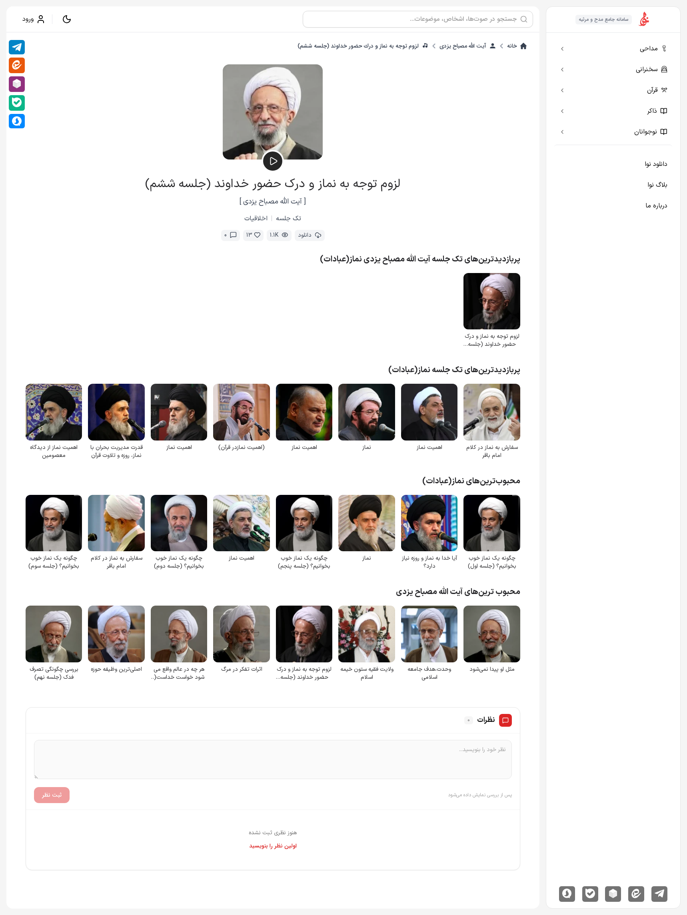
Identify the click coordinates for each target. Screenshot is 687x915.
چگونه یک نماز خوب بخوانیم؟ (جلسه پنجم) (304, 562)
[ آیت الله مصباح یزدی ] (273, 201)
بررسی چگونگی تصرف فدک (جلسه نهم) (54, 674)
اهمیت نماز (429, 448)
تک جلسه (288, 218)
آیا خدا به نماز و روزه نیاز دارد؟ (429, 562)
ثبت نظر (52, 795)
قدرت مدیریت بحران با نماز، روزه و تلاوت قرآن (116, 452)
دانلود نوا (656, 164)
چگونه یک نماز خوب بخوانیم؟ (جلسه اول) (492, 562)
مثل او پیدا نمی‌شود (492, 670)
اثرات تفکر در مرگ (241, 670)
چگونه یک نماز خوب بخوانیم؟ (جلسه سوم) (53, 562)
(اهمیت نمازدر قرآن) (241, 448)
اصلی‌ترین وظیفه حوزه (116, 670)
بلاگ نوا (657, 185)
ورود (28, 19)
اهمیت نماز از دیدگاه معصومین (54, 452)
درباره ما (656, 206)
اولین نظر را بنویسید (273, 846)
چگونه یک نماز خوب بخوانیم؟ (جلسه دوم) (179, 562)
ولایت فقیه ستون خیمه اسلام (366, 674)
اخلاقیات (256, 218)
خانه (512, 46)
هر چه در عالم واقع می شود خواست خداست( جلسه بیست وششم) (179, 674)
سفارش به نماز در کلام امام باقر (492, 452)
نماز (366, 448)
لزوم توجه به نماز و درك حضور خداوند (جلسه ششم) (358, 46)
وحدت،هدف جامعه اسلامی (429, 674)
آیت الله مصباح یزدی (462, 46)
